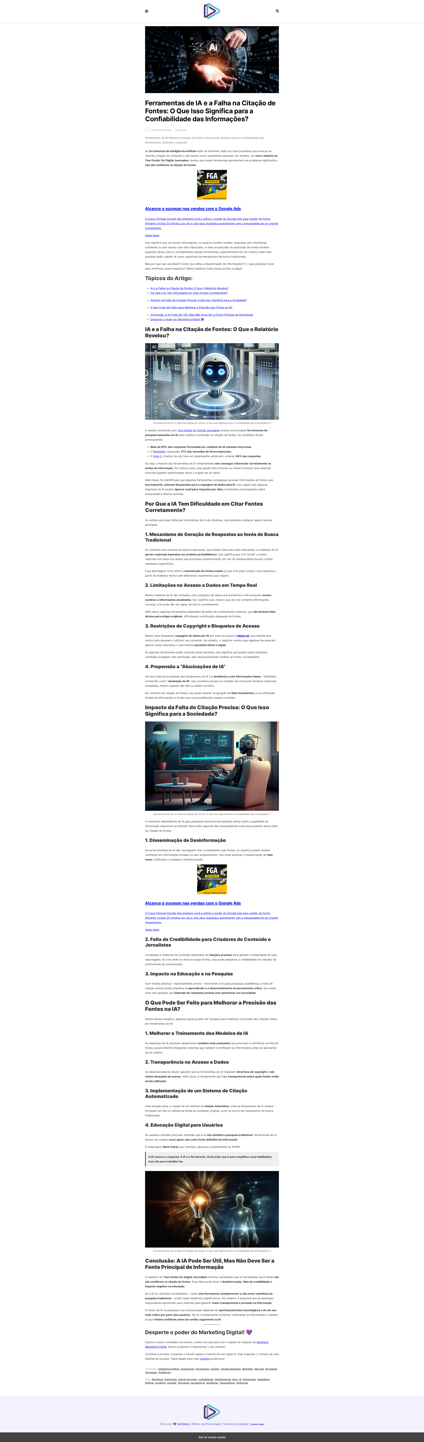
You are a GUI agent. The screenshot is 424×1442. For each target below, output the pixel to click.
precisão (171, 1382)
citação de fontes (187, 1379)
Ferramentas (202, 1368)
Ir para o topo (257, 1424)
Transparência (227, 1382)
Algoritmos (157, 1379)
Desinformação (223, 1379)
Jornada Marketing (230, 1368)
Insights (215, 1368)
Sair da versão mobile (212, 1437)
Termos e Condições (235, 1424)
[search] (277, 11)
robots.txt (242, 635)
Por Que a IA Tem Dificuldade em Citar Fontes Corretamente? (189, 292)
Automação (170, 1379)
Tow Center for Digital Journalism (199, 430)
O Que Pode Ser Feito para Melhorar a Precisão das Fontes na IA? (191, 307)
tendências (212, 1382)
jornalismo (160, 1382)
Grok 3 (157, 456)
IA (240, 1379)
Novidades (271, 1368)
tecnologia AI (198, 1382)
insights (205, 1358)
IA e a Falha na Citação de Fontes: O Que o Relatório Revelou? (189, 288)
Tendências (164, 1372)
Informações (249, 1379)
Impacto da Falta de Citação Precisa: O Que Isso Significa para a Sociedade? (198, 300)
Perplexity (159, 451)
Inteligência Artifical (168, 1368)
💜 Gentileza (181, 1424)
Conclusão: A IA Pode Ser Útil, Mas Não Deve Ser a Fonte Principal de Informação (201, 314)
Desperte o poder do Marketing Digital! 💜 (177, 319)
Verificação (242, 1382)
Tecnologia (151, 1372)
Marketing (247, 1368)
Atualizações (187, 1368)
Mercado (259, 1368)
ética (235, 1379)
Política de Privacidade (205, 1424)
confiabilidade (205, 1379)
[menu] (146, 11)
